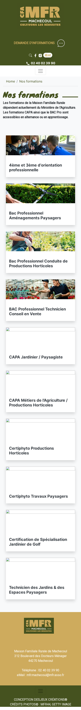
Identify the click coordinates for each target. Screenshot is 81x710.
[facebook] (35, 55)
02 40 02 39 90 (43, 63)
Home (10, 81)
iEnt (48, 55)
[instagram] (40, 55)
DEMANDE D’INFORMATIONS (34, 43)
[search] (31, 55)
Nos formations (30, 81)
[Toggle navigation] (40, 71)
